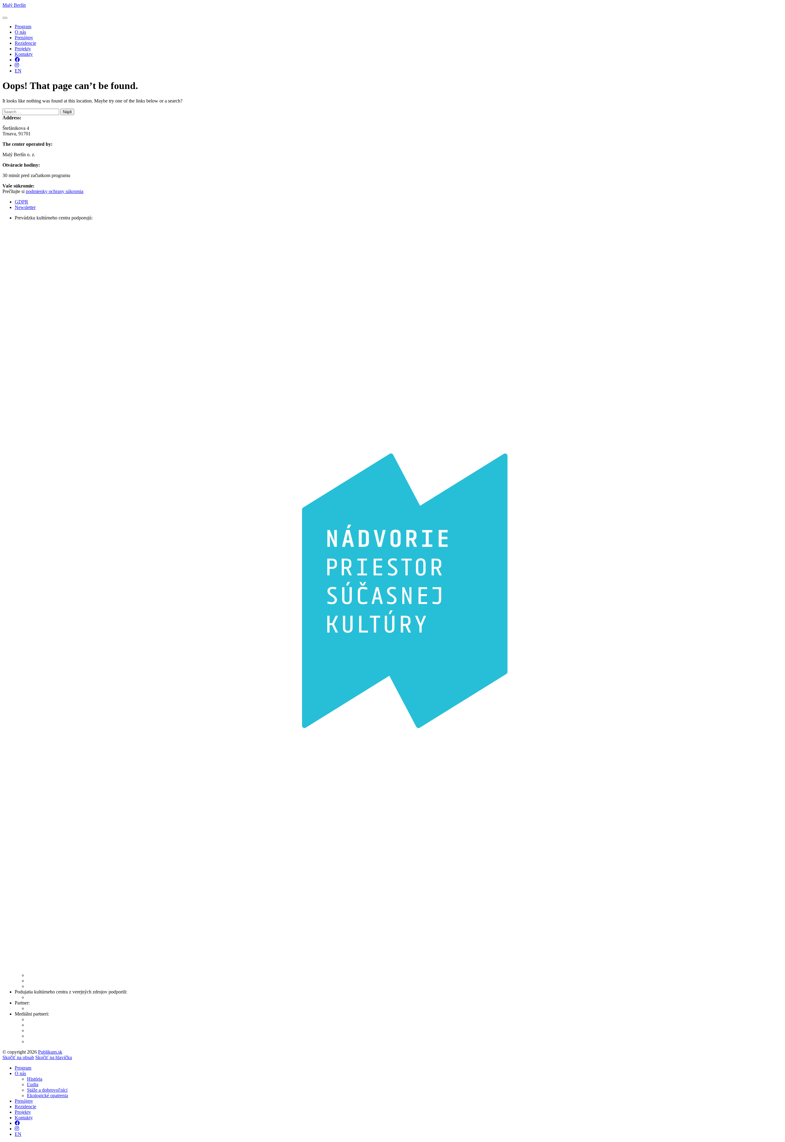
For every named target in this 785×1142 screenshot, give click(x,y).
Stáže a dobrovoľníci (47, 1090)
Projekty (23, 48)
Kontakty (24, 54)
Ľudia (32, 1084)
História (34, 1079)
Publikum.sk (50, 1052)
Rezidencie (25, 43)
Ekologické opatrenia (47, 1095)
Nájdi (67, 112)
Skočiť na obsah (18, 1057)
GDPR (21, 201)
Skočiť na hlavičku (53, 1057)
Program (23, 26)
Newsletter (25, 207)
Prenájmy (24, 37)
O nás (20, 32)
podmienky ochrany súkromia (54, 191)
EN (18, 70)
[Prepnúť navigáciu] (4, 18)
